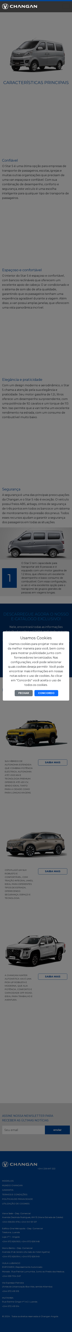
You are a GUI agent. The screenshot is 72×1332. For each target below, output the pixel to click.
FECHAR (23, 693)
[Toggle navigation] (66, 6)
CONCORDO (46, 693)
